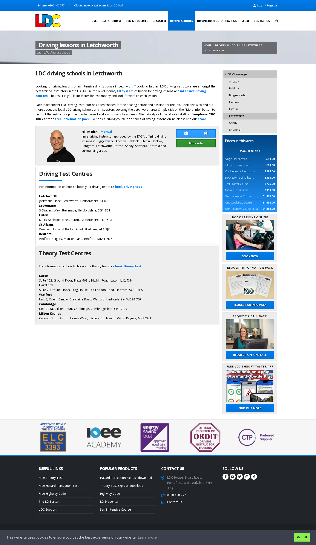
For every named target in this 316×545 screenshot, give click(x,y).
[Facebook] (225, 477)
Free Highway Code (52, 493)
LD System (159, 21)
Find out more (250, 408)
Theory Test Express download (121, 486)
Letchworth (236, 116)
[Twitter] (240, 477)
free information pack (72, 119)
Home (93, 21)
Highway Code (110, 493)
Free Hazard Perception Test (59, 486)
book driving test (128, 187)
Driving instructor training (217, 21)
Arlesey (234, 81)
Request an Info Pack (249, 305)
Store (245, 21)
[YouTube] (233, 477)
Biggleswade (237, 95)
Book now (250, 256)
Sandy (233, 123)
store (202, 119)
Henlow (234, 102)
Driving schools (181, 21)
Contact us (262, 21)
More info (196, 143)
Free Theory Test (51, 478)
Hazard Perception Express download (126, 478)
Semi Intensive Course (115, 509)
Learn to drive (111, 21)
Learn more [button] (147, 537)
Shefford (235, 130)
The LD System (49, 501)
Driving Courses (137, 21)
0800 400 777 (176, 495)
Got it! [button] (302, 537)
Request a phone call (250, 355)
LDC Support (48, 509)
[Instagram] (247, 477)
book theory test (128, 266)
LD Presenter (109, 501)
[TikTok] (254, 477)
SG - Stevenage (252, 45)
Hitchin (233, 109)
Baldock (234, 88)
